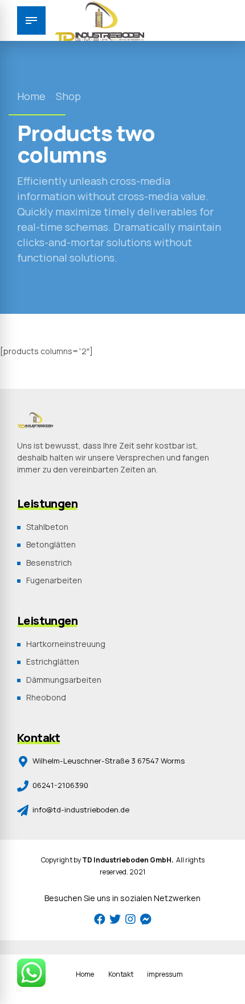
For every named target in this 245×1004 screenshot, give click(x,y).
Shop (68, 96)
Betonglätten (51, 544)
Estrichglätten (52, 661)
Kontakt (120, 974)
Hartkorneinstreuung (65, 643)
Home (31, 96)
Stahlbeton (47, 526)
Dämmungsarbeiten (63, 679)
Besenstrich (49, 562)
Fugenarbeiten (54, 580)
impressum (165, 974)
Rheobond (46, 697)
